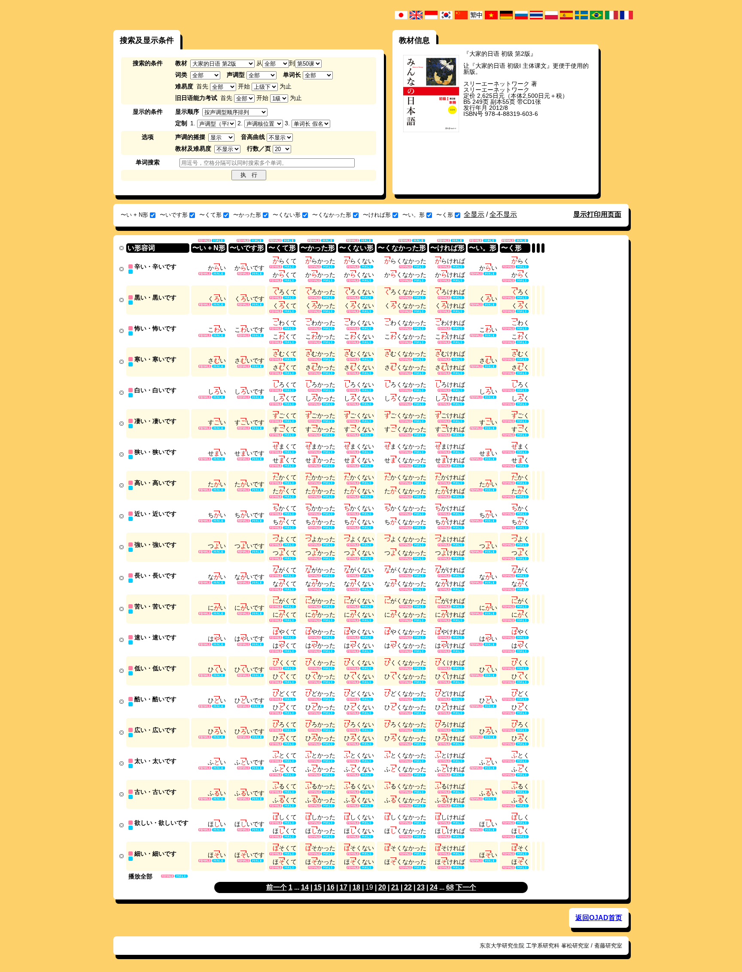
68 (450, 887)
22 (408, 887)
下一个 (466, 887)
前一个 (276, 887)
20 (382, 887)
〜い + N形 (134, 215)
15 (318, 887)
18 (356, 887)
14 (305, 887)
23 (421, 887)
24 (434, 887)
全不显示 (503, 214)
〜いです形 (174, 215)
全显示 (474, 214)
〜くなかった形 (331, 215)
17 (343, 887)
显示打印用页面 (597, 214)
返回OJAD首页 (598, 917)
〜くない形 (287, 215)
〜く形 (444, 215)
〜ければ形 (377, 215)
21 (395, 887)
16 (331, 887)
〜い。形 (413, 215)
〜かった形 (247, 215)
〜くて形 (210, 215)
